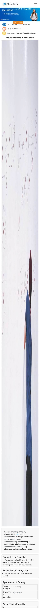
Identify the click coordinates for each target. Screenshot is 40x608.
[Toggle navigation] (35, 4)
